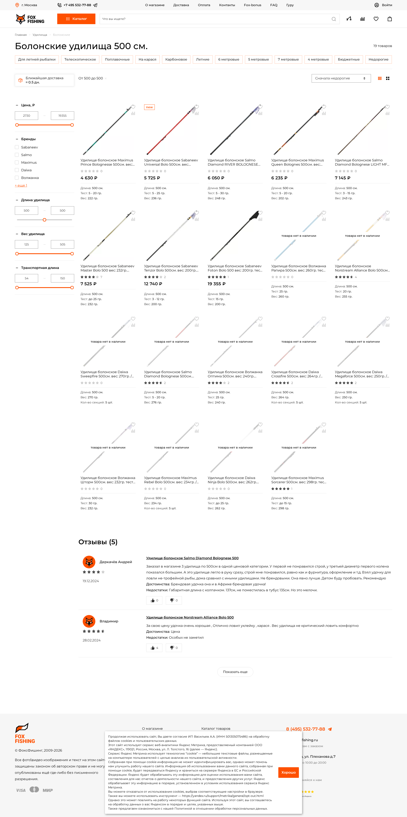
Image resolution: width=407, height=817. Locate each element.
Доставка (181, 5)
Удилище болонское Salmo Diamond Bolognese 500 (192, 558)
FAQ (273, 5)
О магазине (154, 5)
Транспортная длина (40, 268)
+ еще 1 (21, 185)
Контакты (227, 5)
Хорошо (289, 772)
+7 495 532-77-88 (77, 5)
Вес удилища (33, 234)
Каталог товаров (215, 728)
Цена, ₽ (28, 105)
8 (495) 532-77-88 (305, 729)
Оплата (204, 5)
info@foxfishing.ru (302, 740)
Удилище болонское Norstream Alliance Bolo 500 (190, 617)
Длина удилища (35, 200)
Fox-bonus (252, 5)
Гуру (290, 5)
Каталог (79, 19)
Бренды (28, 139)
